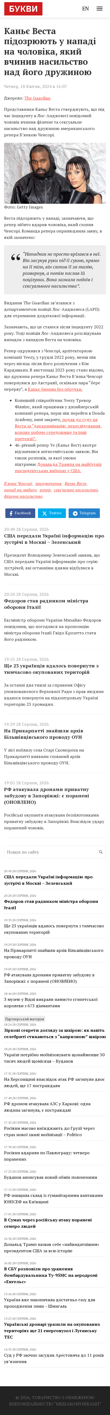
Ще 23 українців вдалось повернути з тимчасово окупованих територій (51, 668)
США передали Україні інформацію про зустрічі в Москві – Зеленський (54, 538)
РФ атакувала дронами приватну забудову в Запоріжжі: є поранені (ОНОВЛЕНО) (46, 795)
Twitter (55, 512)
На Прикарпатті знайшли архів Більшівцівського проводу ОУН (43, 733)
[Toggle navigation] (99, 8)
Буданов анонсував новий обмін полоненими (50, 1177)
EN (85, 8)
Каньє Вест (76, 483)
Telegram (87, 512)
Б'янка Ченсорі (18, 483)
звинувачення (48, 483)
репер (45, 490)
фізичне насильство (23, 496)
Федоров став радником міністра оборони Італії (46, 603)
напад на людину (20, 490)
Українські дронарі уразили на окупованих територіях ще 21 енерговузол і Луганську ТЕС (52, 1330)
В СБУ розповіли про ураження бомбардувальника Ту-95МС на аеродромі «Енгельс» (50, 1275)
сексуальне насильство (76, 490)
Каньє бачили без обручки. (55, 389)
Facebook (22, 512)
